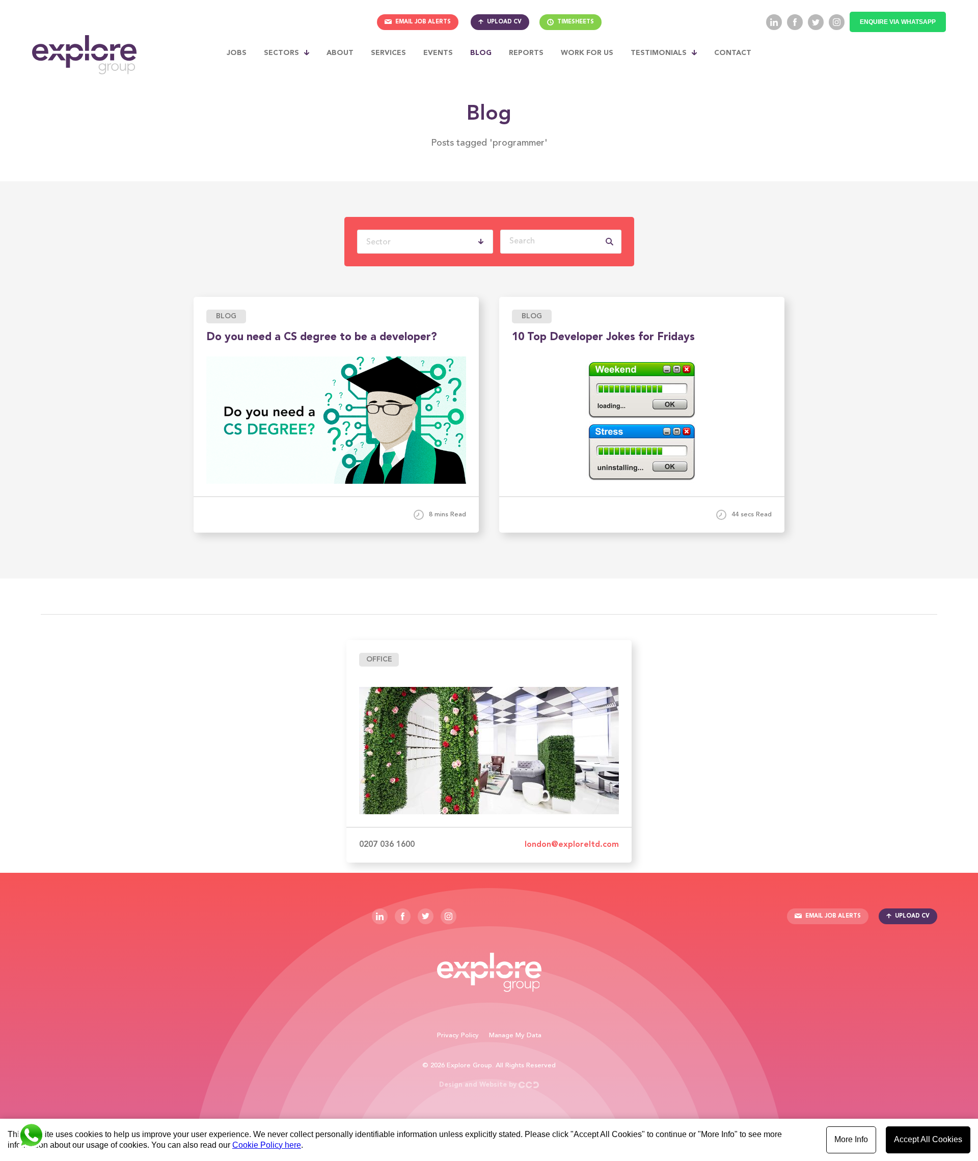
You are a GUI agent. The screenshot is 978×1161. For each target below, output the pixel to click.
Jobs (237, 53)
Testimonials (659, 53)
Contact (732, 53)
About (340, 53)
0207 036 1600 (387, 845)
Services (388, 53)
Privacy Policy (458, 1035)
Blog (481, 53)
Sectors (281, 53)
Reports (526, 53)
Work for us (587, 53)
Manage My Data (515, 1035)
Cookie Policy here (266, 1145)
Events (438, 53)
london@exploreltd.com (572, 845)
